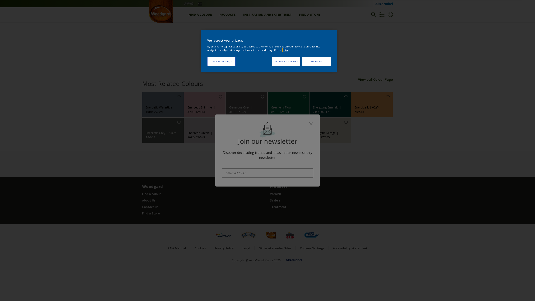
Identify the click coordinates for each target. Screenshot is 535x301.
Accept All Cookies (286, 61)
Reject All (316, 61)
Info (285, 50)
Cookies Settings (221, 61)
